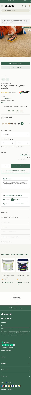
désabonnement (13, 334)
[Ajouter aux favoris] (7, 79)
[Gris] (15, 123)
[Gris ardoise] (18, 123)
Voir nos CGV (20, 146)
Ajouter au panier (20, 166)
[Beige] (2, 123)
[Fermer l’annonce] (30, 1)
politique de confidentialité (7, 335)
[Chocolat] (12, 123)
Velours (4, 16)
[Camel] (9, 123)
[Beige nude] (5, 123)
